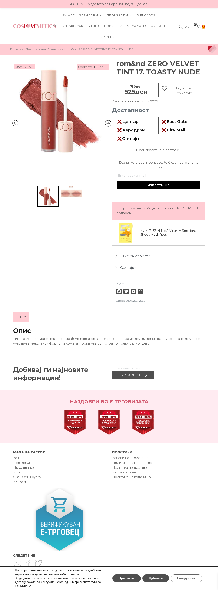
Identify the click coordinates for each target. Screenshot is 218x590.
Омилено (199, 27)
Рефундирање (124, 472)
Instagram (17, 563)
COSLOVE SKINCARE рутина (76, 26)
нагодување (23, 586)
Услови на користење (130, 458)
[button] (203, 27)
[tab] (20, 317)
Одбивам (156, 578)
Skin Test (109, 37)
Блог (17, 472)
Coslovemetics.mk (34, 26)
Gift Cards (145, 15)
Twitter (38, 563)
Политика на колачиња (131, 477)
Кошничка (193, 26)
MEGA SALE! (136, 26)
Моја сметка (187, 27)
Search (181, 27)
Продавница (23, 467)
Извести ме (158, 185)
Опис (20, 317)
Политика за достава (129, 467)
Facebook (28, 563)
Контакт (157, 26)
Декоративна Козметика (44, 49)
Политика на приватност (132, 463)
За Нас (69, 15)
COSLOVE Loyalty (27, 477)
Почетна (16, 49)
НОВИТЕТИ (113, 26)
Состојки (128, 267)
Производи (117, 15)
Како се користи (135, 256)
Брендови (88, 15)
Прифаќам (126, 578)
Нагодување (186, 578)
